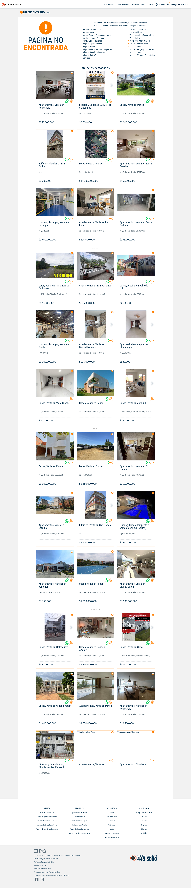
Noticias (135, 4)
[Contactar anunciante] (71, 102)
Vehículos (144, 821)
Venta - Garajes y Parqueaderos (142, 35)
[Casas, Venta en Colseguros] (55, 627)
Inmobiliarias (123, 4)
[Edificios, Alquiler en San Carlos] (55, 144)
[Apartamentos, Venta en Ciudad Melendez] (95, 324)
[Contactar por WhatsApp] (67, 102)
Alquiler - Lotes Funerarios (93, 55)
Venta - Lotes (135, 38)
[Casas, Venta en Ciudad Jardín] (55, 686)
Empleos (144, 825)
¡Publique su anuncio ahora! (144, 813)
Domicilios (112, 821)
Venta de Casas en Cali (47, 813)
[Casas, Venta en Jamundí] (136, 383)
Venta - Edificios (136, 32)
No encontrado (34, 12)
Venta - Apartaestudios (92, 29)
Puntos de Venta (112, 817)
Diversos (144, 829)
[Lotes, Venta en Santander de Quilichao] (55, 266)
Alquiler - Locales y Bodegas (94, 52)
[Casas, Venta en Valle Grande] (55, 383)
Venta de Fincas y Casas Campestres (47, 829)
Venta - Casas (88, 32)
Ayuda (112, 829)
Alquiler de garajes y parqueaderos (79, 833)
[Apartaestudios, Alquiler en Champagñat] (136, 324)
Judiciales (144, 833)
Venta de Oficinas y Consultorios (47, 825)
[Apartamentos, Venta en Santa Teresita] (136, 144)
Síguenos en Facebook (112, 833)
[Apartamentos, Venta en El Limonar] (136, 446)
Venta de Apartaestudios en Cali (47, 821)
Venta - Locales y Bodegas (93, 38)
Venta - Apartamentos (138, 29)
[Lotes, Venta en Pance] (95, 144)
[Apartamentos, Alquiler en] (136, 745)
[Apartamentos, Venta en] (95, 745)
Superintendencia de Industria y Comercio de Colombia (51, 875)
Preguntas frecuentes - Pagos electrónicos (47, 872)
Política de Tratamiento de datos (44, 862)
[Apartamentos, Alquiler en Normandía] (136, 686)
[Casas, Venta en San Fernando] (95, 266)
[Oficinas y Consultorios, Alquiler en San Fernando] (55, 745)
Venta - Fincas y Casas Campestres (97, 35)
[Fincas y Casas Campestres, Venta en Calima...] (136, 505)
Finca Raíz (108, 4)
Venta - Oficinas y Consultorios (141, 41)
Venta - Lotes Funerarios (92, 41)
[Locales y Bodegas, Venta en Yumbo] (55, 324)
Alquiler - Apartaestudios (92, 44)
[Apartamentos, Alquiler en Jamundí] (55, 564)
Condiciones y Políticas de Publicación (46, 859)
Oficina (112, 813)
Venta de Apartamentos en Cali (47, 817)
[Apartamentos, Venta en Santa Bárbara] (136, 202)
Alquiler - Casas (89, 46)
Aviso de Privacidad (40, 865)
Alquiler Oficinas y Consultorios (79, 829)
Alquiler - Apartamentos (139, 44)
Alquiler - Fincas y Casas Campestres (97, 49)
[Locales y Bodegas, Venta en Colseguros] (55, 202)
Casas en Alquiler (79, 817)
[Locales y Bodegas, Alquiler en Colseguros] (95, 85)
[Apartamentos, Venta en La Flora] (95, 202)
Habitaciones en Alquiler (79, 825)
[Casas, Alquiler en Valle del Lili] (136, 266)
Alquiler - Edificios (136, 46)
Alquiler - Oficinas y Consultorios (142, 55)
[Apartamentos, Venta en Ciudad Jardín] (136, 564)
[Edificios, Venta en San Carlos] (95, 505)
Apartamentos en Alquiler (79, 813)
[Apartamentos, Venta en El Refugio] (55, 505)
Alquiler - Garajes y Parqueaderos (142, 49)
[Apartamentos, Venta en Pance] (95, 686)
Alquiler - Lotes (135, 52)
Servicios (86, 58)
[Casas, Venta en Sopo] (136, 627)
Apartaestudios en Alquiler (79, 821)
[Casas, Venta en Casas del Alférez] (95, 627)
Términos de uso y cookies (42, 869)
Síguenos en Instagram (112, 837)
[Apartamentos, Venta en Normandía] (55, 85)
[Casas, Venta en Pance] (136, 85)
